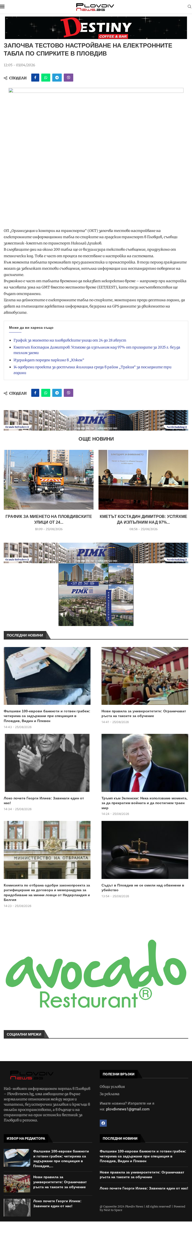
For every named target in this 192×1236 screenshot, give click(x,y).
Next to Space (113, 1210)
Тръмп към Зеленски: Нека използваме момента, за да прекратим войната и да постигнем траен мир (145, 803)
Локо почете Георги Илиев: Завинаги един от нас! (44, 800)
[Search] (189, 7)
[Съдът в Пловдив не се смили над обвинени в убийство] (145, 850)
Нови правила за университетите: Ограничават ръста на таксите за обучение (144, 713)
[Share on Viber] (68, 78)
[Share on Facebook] (35, 78)
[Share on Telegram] (57, 78)
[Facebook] (103, 1123)
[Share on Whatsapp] (45, 78)
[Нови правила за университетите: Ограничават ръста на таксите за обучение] (145, 676)
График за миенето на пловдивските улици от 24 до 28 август (70, 340)
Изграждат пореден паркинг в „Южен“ (49, 360)
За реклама (110, 1094)
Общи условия (112, 1086)
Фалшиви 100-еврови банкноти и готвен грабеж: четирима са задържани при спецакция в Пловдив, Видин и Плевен (47, 716)
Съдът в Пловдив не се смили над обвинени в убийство (143, 887)
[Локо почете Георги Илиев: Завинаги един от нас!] (47, 763)
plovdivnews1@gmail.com (128, 1109)
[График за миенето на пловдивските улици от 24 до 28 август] (49, 480)
